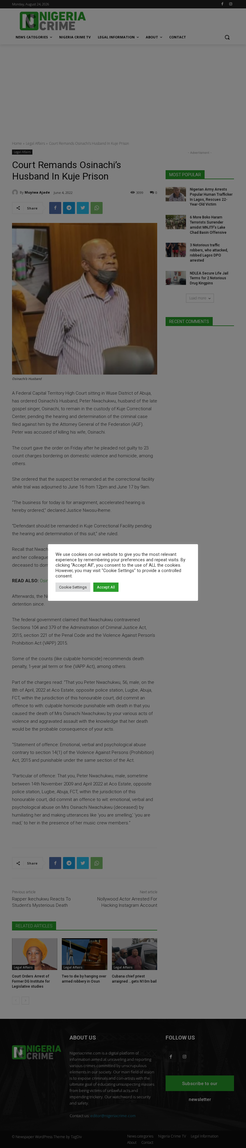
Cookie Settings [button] (73, 587)
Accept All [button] (106, 587)
